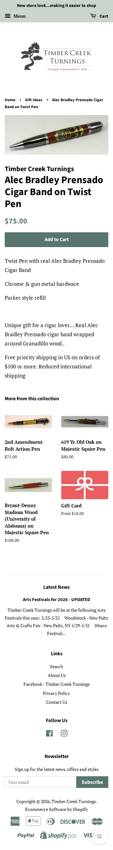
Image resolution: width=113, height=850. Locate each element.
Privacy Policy (56, 693)
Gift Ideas (33, 100)
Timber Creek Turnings (73, 801)
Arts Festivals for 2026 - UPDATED (56, 599)
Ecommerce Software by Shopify (56, 809)
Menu (19, 16)
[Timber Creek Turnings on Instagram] (64, 734)
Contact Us (56, 702)
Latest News (56, 587)
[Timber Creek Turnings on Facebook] (49, 734)
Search (56, 666)
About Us (57, 675)
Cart (103, 16)
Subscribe (92, 782)
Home (10, 100)
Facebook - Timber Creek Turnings (57, 684)
